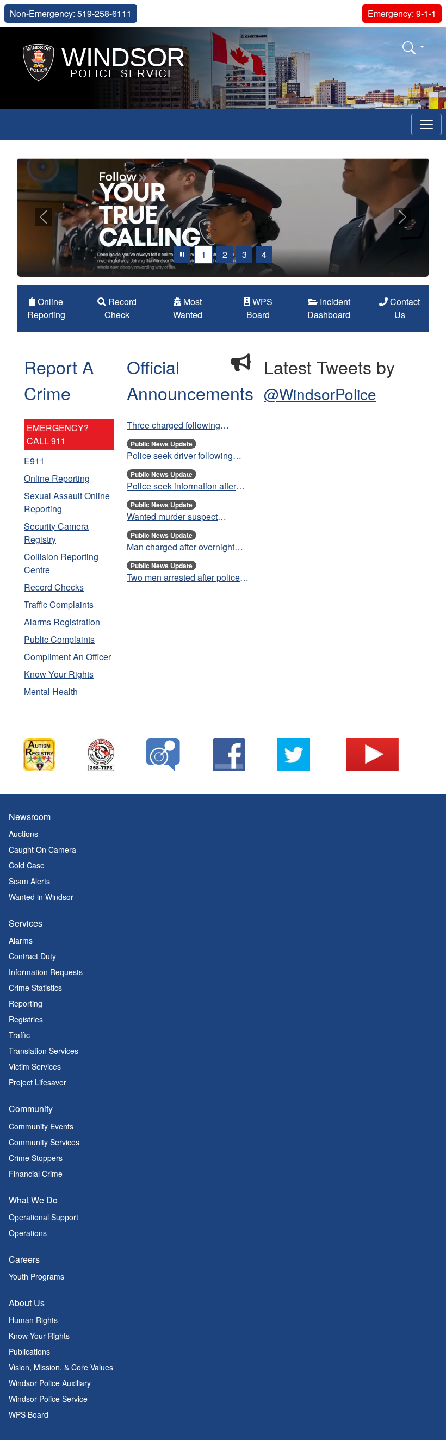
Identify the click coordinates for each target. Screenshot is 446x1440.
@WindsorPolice (320, 394)
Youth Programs (36, 1276)
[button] (413, 47)
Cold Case (27, 865)
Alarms (21, 940)
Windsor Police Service (48, 1399)
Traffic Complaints (59, 605)
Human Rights (33, 1320)
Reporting (25, 1003)
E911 (34, 461)
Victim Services (35, 1067)
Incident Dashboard (328, 308)
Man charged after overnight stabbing (180, 547)
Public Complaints (59, 640)
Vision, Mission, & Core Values (61, 1367)
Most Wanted (187, 308)
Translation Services (43, 1051)
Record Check (120, 308)
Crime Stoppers (36, 1157)
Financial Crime (36, 1173)
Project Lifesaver (37, 1082)
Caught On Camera (42, 850)
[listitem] (50, 755)
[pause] (182, 255)
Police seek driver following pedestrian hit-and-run (180, 456)
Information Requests (46, 972)
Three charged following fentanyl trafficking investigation (187, 425)
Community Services (44, 1142)
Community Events (41, 1126)
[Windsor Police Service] (104, 61)
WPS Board (259, 308)
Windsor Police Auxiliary (50, 1383)
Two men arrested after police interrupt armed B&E (183, 578)
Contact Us (404, 308)
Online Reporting (46, 308)
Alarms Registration (62, 622)
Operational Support (43, 1217)
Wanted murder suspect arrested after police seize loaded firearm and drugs (176, 517)
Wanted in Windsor (41, 897)
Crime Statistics (35, 988)
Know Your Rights (59, 674)
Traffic (19, 1035)
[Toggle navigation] (426, 124)
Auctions (23, 834)
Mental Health (51, 692)
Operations (28, 1232)
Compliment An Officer (67, 657)
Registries (26, 1019)
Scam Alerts (29, 881)
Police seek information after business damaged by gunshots (188, 486)
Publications (29, 1351)
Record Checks (54, 587)
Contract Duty (32, 956)
